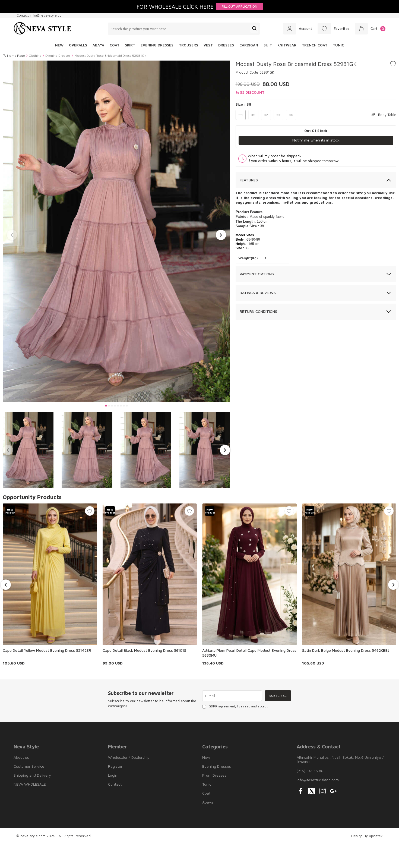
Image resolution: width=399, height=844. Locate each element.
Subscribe (278, 696)
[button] (106, 406)
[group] (116, 231)
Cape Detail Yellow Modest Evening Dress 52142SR (47, 650)
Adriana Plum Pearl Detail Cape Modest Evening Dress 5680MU (249, 652)
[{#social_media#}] (301, 791)
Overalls (78, 45)
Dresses (226, 45)
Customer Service (29, 766)
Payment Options (257, 274)
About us (21, 757)
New (206, 757)
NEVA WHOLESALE (30, 784)
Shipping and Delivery (32, 775)
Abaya (98, 45)
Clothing (35, 55)
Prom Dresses (214, 775)
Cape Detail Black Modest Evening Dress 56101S (144, 650)
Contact (115, 784)
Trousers (188, 45)
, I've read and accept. (238, 706)
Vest (208, 45)
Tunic (338, 45)
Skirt (130, 45)
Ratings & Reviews (258, 292)
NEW (59, 45)
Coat (114, 45)
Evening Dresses (157, 45)
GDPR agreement (221, 706)
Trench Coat (314, 45)
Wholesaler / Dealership (129, 757)
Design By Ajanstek (367, 836)
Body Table (387, 114)
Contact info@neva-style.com (41, 15)
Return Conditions (258, 311)
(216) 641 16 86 (310, 771)
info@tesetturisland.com (318, 779)
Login (112, 775)
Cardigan (248, 45)
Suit (268, 45)
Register (115, 766)
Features (249, 180)
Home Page (16, 55)
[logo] (42, 29)
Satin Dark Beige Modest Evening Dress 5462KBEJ (345, 650)
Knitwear (286, 45)
